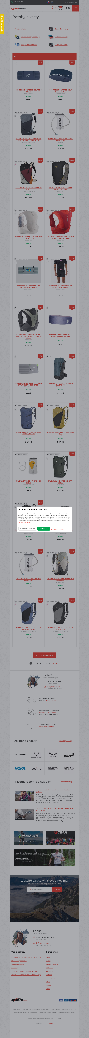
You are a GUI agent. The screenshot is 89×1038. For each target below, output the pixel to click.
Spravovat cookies (58, 530)
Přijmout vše (44, 528)
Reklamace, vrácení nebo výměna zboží (26, 957)
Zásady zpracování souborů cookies (24, 971)
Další (55, 663)
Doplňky (49, 985)
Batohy (49, 975)
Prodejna (49, 971)
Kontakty (14, 968)
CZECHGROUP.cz (47, 1023)
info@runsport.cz (53, 687)
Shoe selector (51, 978)
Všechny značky (65, 741)
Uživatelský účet (72, 2)
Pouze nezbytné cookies (27, 528)
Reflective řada (52, 964)
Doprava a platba (17, 964)
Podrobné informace (24, 522)
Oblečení (49, 968)
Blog (48, 982)
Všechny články (66, 782)
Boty (48, 957)
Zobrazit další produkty (44, 655)
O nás (48, 961)
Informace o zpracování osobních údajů (26, 975)
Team (48, 989)
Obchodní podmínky (19, 961)
